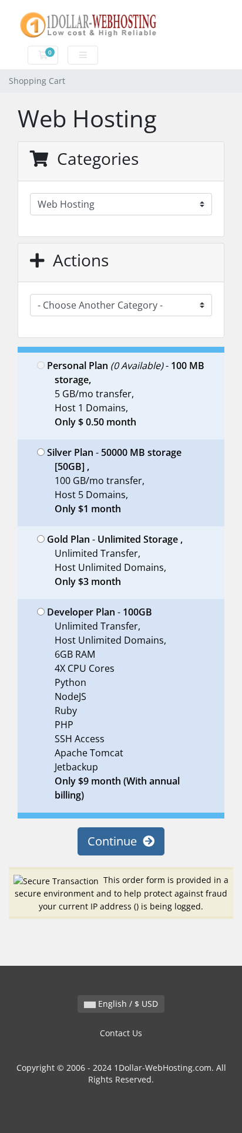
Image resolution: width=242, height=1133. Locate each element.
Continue (115, 841)
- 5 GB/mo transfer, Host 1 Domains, (125, 393)
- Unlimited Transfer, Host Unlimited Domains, (115, 560)
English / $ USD (127, 1003)
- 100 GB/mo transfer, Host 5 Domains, (114, 480)
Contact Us (121, 1033)
